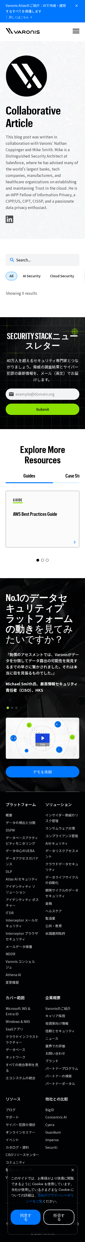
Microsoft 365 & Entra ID (18, 1011)
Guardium (53, 1132)
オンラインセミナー (20, 1132)
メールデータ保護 (19, 946)
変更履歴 (12, 982)
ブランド (52, 1060)
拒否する (59, 1217)
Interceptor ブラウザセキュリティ (22, 936)
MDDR (10, 954)
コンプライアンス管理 (61, 835)
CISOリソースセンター (22, 1154)
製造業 (50, 918)
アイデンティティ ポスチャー (22, 902)
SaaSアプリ (14, 1029)
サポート (12, 1117)
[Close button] (76, 6)
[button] (76, 32)
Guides (29, 475)
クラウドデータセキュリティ (61, 867)
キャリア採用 (55, 1015)
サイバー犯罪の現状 (20, 1124)
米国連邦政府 (55, 933)
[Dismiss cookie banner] (72, 1170)
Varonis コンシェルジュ (20, 964)
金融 (48, 903)
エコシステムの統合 (20, 1078)
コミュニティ (15, 1162)
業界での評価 (55, 1046)
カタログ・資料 (17, 1147)
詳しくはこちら (19, 17)
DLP (9, 871)
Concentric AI (56, 1117)
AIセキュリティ (56, 843)
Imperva (52, 1139)
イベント (12, 1139)
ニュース (51, 1038)
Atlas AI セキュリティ (22, 879)
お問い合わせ (55, 1053)
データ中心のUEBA (20, 850)
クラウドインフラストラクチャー (22, 1039)
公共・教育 (53, 925)
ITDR (10, 912)
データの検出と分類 (20, 822)
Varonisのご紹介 (58, 1008)
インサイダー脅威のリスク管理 (61, 818)
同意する (25, 1217)
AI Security (32, 275)
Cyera (49, 1124)
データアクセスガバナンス (22, 861)
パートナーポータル (60, 1083)
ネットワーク (16, 1057)
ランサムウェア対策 (60, 828)
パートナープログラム (61, 1068)
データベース (15, 1049)
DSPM (10, 830)
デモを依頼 (42, 771)
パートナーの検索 (58, 1076)
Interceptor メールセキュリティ (22, 923)
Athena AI (13, 974)
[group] (42, 519)
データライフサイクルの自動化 (61, 880)
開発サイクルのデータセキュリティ (61, 893)
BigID (49, 1109)
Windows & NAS (18, 1021)
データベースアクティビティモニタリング (22, 840)
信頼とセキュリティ (60, 1031)
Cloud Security (62, 275)
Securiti (51, 1147)
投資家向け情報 (56, 1023)
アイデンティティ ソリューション (20, 889)
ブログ (11, 1109)
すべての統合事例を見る (22, 1067)
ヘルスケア (53, 911)
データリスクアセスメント (61, 853)
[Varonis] (23, 31)
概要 (9, 815)
